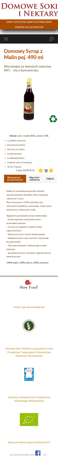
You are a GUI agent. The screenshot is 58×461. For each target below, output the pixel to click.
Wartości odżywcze (34, 178)
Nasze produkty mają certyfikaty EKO (29, 442)
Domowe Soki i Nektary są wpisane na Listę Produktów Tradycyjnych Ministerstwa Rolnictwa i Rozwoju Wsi (29, 352)
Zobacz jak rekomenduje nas (29, 306)
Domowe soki (26, 455)
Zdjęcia (50, 178)
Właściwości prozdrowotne (15, 178)
